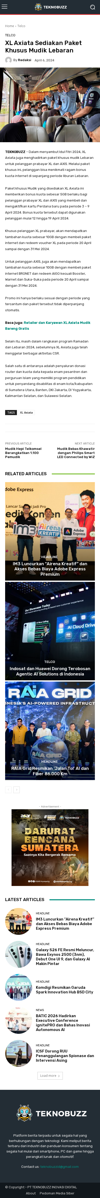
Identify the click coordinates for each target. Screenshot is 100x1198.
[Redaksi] (9, 60)
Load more (48, 1075)
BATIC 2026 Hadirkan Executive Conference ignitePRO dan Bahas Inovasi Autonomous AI (63, 1023)
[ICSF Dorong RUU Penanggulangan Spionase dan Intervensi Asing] (18, 1053)
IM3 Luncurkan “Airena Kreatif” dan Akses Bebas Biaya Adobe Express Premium (50, 569)
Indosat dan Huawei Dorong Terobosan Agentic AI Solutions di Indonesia (50, 671)
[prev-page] (8, 789)
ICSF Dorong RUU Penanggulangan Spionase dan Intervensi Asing (65, 1056)
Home (9, 26)
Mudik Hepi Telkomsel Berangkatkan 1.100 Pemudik (23, 453)
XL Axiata (26, 412)
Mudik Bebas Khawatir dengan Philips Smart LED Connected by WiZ (76, 453)
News (40, 1010)
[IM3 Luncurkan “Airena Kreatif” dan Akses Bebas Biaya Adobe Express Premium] (50, 531)
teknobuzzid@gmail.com (59, 1167)
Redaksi (24, 60)
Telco (21, 26)
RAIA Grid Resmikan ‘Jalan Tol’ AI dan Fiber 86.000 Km (50, 771)
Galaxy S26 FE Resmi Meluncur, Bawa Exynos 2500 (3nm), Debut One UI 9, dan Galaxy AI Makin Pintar (65, 957)
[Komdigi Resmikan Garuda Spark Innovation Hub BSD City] (18, 987)
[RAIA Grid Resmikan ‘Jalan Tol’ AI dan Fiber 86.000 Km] (50, 731)
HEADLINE (49, 557)
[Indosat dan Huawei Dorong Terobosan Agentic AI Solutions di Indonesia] (50, 631)
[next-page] (16, 789)
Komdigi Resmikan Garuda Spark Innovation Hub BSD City (64, 989)
